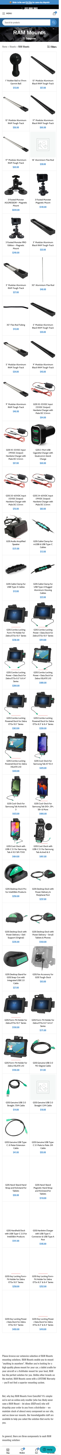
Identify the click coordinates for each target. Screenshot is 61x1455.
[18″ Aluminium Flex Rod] (43, 144)
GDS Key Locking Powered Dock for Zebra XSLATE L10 (43, 1407)
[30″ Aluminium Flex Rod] (43, 269)
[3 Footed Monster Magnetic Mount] (43, 184)
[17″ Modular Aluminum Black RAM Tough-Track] (43, 105)
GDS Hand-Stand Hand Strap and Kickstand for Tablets (16, 1188)
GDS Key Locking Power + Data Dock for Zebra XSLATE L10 (16, 1364)
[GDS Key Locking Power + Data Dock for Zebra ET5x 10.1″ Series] (16, 1303)
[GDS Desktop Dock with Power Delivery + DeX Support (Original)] (16, 916)
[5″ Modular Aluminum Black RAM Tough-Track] (43, 309)
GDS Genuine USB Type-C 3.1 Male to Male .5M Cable (43, 1145)
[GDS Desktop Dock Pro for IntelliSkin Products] (16, 873)
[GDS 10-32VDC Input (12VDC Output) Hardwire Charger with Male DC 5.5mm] (43, 389)
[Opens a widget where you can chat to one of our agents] (48, 1450)
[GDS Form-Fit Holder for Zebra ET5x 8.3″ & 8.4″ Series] (43, 1004)
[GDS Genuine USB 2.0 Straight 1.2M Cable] (43, 1087)
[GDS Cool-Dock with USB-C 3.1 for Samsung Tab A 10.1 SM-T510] (16, 831)
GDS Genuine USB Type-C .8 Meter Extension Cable (16, 1145)
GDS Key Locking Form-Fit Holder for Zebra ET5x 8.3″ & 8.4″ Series (43, 1279)
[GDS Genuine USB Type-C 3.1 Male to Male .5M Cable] (43, 1127)
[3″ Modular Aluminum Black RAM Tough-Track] (43, 227)
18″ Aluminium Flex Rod (43, 160)
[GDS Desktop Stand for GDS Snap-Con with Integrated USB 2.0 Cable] (16, 959)
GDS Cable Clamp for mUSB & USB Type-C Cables (43, 544)
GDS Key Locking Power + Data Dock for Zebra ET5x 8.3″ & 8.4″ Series (43, 1322)
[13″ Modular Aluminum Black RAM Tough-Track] (43, 65)
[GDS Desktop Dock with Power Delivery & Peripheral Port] (43, 873)
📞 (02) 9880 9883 (29, 8)
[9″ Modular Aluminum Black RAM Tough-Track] (43, 349)
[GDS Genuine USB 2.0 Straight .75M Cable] (16, 1087)
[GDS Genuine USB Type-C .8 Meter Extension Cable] (16, 1127)
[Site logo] (29, 13)
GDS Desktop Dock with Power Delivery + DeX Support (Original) (16, 934)
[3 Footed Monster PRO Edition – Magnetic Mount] (16, 227)
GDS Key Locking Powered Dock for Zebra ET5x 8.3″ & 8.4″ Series (16, 1407)
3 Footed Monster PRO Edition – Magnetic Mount (16, 245)
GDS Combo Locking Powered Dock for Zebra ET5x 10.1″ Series (16, 721)
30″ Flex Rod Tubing (16, 324)
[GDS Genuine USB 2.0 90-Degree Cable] (43, 1047)
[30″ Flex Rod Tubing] (16, 309)
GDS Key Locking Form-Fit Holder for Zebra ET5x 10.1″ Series (16, 1279)
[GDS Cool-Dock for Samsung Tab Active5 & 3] (16, 788)
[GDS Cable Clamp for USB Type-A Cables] (16, 568)
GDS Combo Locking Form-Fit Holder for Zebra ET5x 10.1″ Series (16, 632)
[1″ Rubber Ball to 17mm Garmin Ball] (16, 65)
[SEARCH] (53, 22)
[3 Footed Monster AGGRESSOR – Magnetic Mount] (16, 184)
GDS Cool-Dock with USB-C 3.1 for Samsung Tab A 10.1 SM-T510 (15, 849)
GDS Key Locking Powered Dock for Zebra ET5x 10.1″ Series (43, 1364)
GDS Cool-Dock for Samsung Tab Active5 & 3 (16, 806)
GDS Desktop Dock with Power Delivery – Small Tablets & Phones (43, 934)
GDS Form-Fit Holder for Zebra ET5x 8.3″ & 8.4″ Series (43, 1023)
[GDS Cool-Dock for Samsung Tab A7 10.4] (43, 745)
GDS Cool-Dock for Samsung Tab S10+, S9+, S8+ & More (43, 806)
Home (4, 46)
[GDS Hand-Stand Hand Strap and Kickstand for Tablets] (16, 1169)
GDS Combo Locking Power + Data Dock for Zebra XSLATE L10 (43, 675)
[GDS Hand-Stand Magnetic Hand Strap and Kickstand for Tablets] (43, 1169)
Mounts (13, 46)
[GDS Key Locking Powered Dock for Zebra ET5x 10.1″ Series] (43, 1346)
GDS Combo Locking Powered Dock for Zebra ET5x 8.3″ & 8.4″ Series (43, 721)
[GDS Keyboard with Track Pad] (16, 1432)
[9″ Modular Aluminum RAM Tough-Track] (16, 389)
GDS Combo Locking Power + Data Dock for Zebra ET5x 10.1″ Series (43, 632)
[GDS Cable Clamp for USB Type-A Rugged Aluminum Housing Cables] (43, 568)
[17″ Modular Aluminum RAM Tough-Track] (16, 144)
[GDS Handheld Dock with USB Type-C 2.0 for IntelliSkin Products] (16, 1215)
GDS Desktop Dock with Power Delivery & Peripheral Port (43, 892)
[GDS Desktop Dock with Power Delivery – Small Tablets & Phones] (43, 916)
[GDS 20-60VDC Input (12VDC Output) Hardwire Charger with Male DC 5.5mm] (16, 480)
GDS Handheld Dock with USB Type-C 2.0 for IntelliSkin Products (16, 1233)
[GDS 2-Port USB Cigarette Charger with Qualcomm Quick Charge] (43, 434)
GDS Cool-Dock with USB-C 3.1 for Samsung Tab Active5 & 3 (42, 849)
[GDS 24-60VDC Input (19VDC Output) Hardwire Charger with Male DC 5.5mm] (43, 480)
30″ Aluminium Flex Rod (43, 285)
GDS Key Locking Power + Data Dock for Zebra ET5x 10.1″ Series (16, 1322)
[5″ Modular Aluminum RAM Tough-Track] (16, 349)
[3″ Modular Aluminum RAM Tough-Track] (16, 269)
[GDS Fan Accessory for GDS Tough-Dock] (43, 959)
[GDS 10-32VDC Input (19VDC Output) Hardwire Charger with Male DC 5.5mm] (16, 434)
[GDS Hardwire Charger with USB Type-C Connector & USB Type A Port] (43, 1215)
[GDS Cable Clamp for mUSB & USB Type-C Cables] (43, 526)
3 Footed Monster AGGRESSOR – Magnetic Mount (16, 202)
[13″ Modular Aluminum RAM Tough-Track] (16, 105)
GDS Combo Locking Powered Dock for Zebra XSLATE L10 (16, 764)
